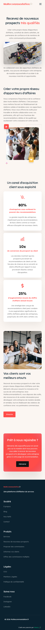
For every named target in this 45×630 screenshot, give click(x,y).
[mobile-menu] (40, 4)
